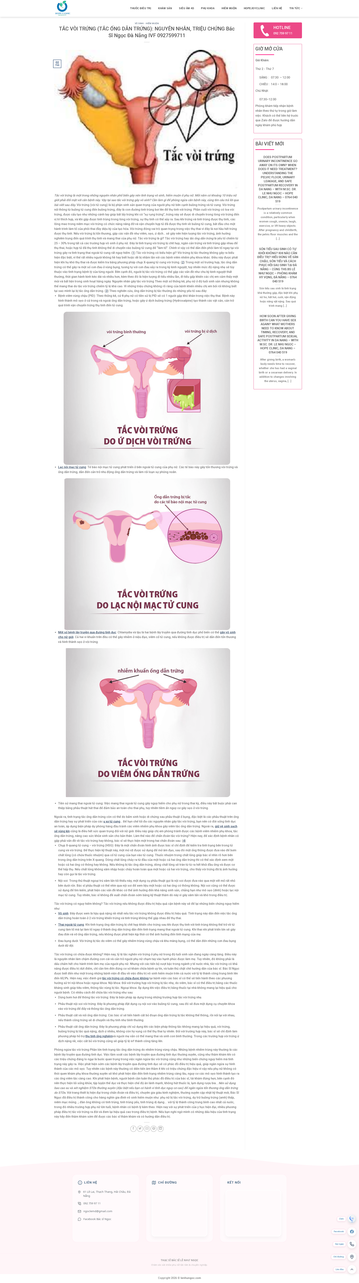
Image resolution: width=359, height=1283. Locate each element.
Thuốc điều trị (140, 8)
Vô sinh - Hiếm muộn (147, 23)
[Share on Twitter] (140, 1129)
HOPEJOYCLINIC (254, 8)
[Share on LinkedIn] (160, 1129)
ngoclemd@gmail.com (97, 1211)
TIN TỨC (294, 8)
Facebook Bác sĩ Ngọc (97, 1219)
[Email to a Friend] (147, 1129)
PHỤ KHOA (207, 8)
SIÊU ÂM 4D (186, 8)
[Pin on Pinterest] (154, 1129)
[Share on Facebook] (133, 1129)
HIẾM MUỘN (229, 8)
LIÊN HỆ (277, 8)
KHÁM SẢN (165, 8)
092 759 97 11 (92, 1203)
